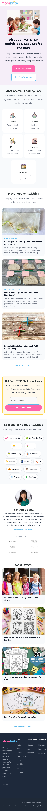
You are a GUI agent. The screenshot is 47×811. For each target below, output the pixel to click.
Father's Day (32, 453)
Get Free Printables (23, 77)
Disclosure (19, 805)
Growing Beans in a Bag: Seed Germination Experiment (23, 243)
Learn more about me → (23, 529)
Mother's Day (14, 453)
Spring (30, 445)
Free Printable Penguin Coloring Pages (21, 716)
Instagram (42, 753)
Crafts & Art (19, 747)
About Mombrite (31, 751)
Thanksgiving (32, 469)
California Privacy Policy (34, 805)
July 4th (25, 461)
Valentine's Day (13, 438)
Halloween (14, 469)
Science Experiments (21, 754)
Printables (20, 768)
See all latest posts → (23, 726)
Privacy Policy (8, 805)
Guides (30, 745)
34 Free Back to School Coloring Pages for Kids (23, 678)
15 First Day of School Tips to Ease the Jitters (21, 599)
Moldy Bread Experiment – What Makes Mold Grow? (21, 294)
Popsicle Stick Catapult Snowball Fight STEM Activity (21, 347)
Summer (10, 461)
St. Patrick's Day (34, 438)
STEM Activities (20, 762)
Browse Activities (23, 68)
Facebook (42, 749)
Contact (30, 757)
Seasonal (20, 772)
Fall (38, 461)
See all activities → (23, 365)
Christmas (30, 477)
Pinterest (41, 745)
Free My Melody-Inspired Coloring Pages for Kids (22, 639)
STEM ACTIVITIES (10, 239)
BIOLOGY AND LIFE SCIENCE (14, 289)
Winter (15, 477)
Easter (17, 445)
